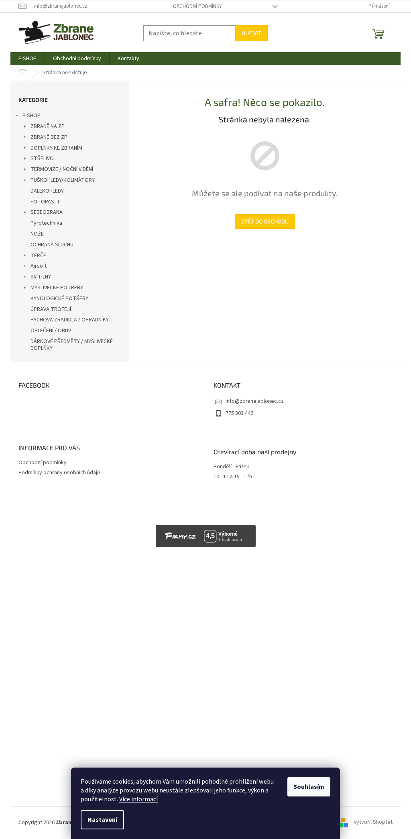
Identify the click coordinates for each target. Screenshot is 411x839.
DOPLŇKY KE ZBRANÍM (56, 148)
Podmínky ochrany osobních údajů (59, 473)
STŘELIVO (42, 158)
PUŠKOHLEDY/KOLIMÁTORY (63, 180)
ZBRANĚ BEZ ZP (49, 137)
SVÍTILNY (41, 277)
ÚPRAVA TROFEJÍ (51, 309)
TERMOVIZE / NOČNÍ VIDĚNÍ (62, 169)
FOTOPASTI (45, 202)
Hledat (251, 33)
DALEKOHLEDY (47, 191)
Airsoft (39, 266)
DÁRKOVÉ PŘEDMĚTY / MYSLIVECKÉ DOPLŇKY (72, 344)
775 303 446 (239, 413)
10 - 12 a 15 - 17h (233, 477)
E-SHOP (31, 116)
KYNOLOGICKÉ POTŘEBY (59, 299)
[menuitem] (27, 58)
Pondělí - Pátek (231, 467)
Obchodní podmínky (197, 6)
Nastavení (102, 819)
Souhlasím (308, 786)
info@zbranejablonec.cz (255, 401)
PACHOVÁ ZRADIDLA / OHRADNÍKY (70, 320)
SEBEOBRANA (47, 212)
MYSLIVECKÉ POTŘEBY (57, 288)
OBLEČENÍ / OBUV (51, 331)
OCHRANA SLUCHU (52, 245)
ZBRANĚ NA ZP (48, 126)
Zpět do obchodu (265, 221)
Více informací (138, 799)
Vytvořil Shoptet (373, 823)
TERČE (38, 256)
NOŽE (37, 234)
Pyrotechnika (46, 223)
